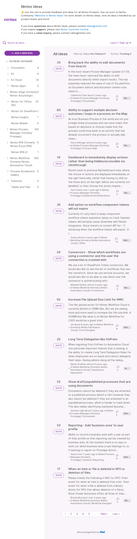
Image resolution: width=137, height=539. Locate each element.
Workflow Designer (102, 503)
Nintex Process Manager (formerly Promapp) (89, 193)
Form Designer (87, 330)
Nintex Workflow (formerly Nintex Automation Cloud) (90, 240)
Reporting (98, 460)
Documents (89, 101)
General (87, 460)
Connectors (98, 290)
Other (82, 243)
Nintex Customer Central (74, 29)
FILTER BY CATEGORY (20, 61)
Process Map (90, 148)
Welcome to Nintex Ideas (49, 15)
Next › (104, 513)
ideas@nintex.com (97, 26)
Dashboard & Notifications (96, 195)
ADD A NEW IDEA (23, 53)
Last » (116, 513)
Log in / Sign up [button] (119, 42)
